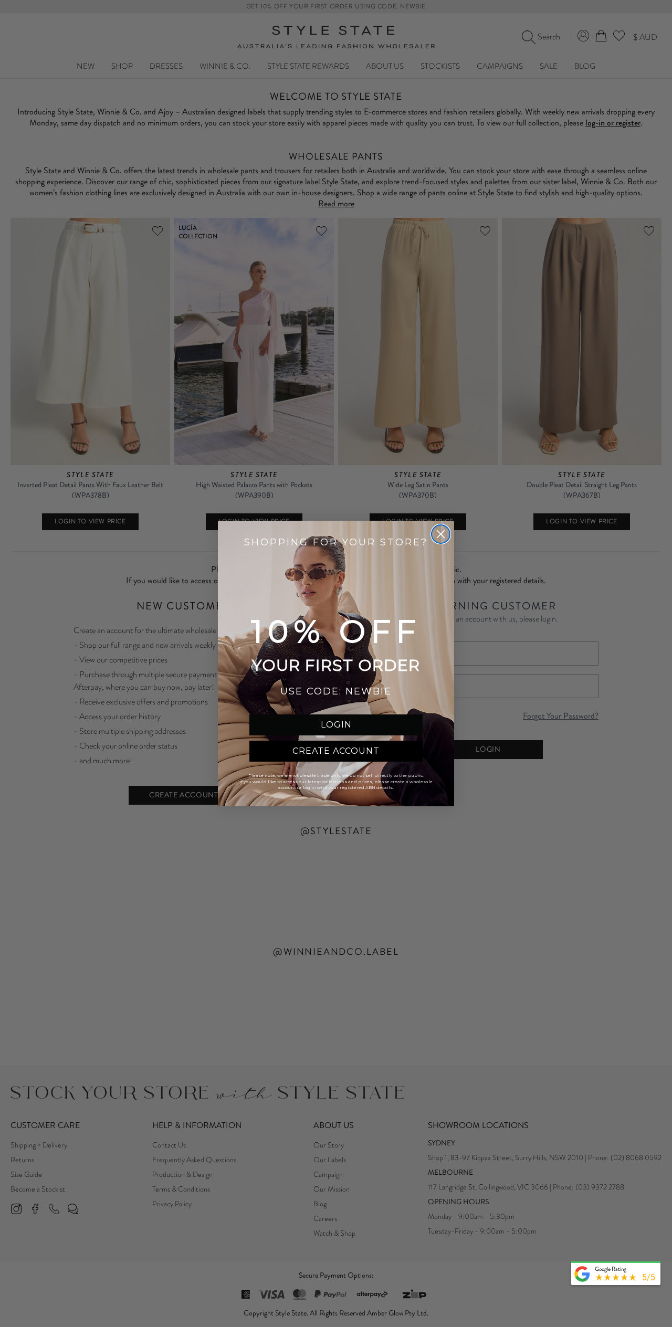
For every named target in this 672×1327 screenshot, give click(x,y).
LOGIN (336, 725)
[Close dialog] (441, 534)
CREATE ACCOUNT (336, 751)
